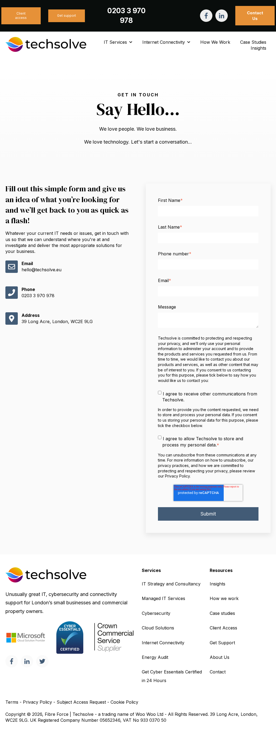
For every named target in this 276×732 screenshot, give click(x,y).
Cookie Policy (124, 702)
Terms (11, 702)
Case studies (222, 613)
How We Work (215, 42)
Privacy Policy (37, 702)
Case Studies (253, 42)
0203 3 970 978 (126, 15)
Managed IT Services (163, 598)
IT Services (115, 42)
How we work (224, 598)
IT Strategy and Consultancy (171, 584)
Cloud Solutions (158, 628)
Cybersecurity (156, 613)
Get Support (222, 642)
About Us (219, 657)
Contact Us (255, 15)
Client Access (223, 628)
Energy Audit (155, 657)
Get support (66, 15)
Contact (218, 672)
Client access (21, 15)
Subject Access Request (81, 702)
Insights (258, 48)
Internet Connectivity (163, 42)
